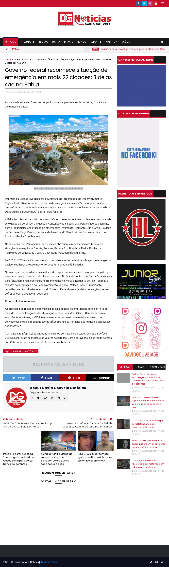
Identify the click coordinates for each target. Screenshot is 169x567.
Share (48, 378)
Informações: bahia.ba (57, 342)
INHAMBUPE (27, 41)
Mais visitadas (141, 367)
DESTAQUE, (36, 91)
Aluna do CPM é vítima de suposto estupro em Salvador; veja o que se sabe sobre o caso (56, 459)
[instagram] (150, 3)
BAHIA (56, 41)
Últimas (125, 367)
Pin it (76, 378)
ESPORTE (95, 41)
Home (12, 41)
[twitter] (144, 3)
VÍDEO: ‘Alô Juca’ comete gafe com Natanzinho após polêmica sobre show (95, 457)
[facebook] (138, 3)
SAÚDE (125, 41)
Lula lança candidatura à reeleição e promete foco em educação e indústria (148, 464)
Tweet (22, 378)
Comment (105, 378)
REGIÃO (43, 41)
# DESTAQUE (31, 351)
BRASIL (68, 41)
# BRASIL (17, 351)
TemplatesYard (49, 562)
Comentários (157, 367)
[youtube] (155, 3)
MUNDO (81, 41)
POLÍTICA (111, 41)
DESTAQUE (29, 59)
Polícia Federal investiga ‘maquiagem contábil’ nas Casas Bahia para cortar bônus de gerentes (19, 459)
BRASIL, (26, 91)
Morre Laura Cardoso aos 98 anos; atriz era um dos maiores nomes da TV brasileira (148, 444)
